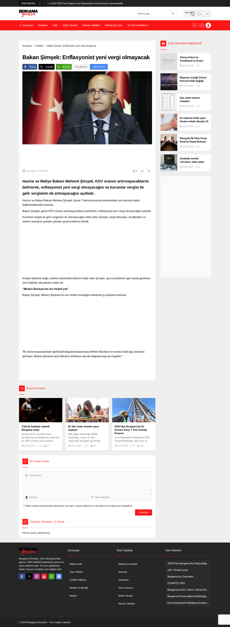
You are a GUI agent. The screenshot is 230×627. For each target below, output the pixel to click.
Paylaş (32, 66)
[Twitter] (29, 576)
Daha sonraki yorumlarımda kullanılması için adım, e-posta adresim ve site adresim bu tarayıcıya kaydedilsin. (79, 506)
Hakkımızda (76, 564)
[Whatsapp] (51, 576)
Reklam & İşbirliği (79, 587)
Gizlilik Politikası (78, 579)
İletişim (73, 595)
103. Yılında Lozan (62, 3)
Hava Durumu (125, 587)
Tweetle (49, 66)
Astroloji (122, 572)
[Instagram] (37, 576)
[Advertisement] (87, 155)
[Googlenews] (59, 576)
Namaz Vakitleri (126, 603)
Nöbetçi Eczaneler (128, 564)
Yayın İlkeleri (76, 572)
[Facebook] (22, 576)
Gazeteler (123, 579)
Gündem (39, 46)
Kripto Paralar (125, 595)
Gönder (66, 66)
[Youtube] (44, 576)
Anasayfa (27, 46)
